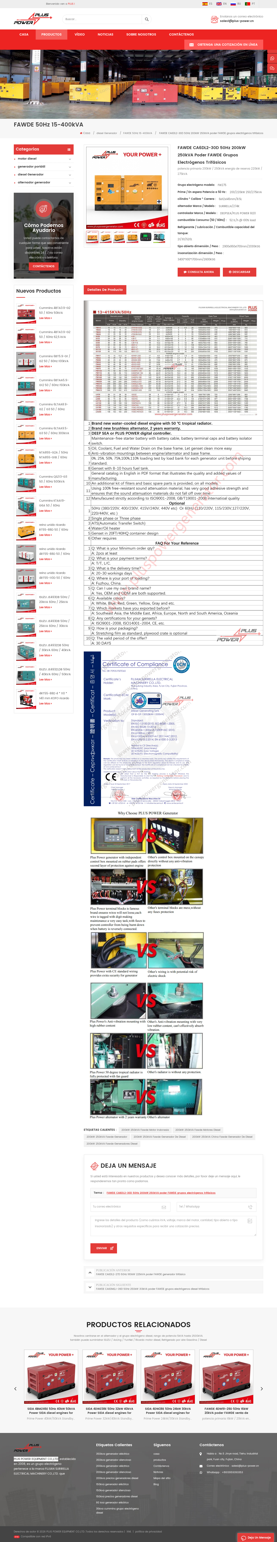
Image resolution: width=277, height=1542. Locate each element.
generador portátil (31, 166)
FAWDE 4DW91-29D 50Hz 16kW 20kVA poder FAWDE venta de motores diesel (181, 1411)
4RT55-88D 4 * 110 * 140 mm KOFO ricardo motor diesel (54, 696)
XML (129, 1532)
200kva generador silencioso (113, 1472)
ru (239, 4)
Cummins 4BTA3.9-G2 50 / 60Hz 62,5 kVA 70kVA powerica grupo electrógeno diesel (55, 335)
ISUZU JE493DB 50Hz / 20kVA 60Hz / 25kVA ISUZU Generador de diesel (54, 600)
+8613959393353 (232, 1472)
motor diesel (27, 158)
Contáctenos (181, 34)
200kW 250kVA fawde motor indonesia (145, 1130)
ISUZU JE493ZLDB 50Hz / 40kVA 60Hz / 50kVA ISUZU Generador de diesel (55, 672)
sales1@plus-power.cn (237, 21)
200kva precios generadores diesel (117, 1478)
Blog (156, 1484)
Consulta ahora (201, 272)
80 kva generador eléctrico (112, 1503)
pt (253, 4)
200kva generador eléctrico (112, 1466)
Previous (15, 1388)
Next (261, 1388)
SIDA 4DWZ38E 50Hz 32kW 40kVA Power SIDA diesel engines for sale (64, 1411)
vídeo (80, 34)
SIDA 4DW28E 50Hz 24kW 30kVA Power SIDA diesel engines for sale (123, 1411)
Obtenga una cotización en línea (228, 44)
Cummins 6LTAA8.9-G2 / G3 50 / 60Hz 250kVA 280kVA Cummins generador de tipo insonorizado (53, 407)
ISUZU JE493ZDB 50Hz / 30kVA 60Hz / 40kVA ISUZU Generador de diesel (55, 648)
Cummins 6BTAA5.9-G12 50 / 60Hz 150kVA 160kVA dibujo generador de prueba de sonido (54, 383)
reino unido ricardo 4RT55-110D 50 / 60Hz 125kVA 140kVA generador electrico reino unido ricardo (54, 575)
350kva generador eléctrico (112, 1454)
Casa (23, 34)
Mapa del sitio (162, 1478)
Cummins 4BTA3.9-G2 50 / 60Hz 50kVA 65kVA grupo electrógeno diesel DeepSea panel (54, 310)
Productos (51, 34)
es (210, 4)
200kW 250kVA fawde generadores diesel (112, 1144)
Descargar (241, 272)
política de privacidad (148, 1532)
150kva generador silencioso (113, 1490)
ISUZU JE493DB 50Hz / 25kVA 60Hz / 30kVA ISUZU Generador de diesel (54, 624)
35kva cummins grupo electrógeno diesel (117, 1511)
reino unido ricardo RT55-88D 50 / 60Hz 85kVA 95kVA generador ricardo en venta (54, 527)
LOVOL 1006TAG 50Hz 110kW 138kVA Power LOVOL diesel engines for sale (240, 1411)
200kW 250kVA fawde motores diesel (197, 1130)
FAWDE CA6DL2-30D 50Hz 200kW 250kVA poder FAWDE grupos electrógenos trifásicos (161, 1193)
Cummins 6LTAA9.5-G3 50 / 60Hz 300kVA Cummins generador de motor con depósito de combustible (55, 431)
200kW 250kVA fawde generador (107, 1137)
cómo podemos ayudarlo (43, 228)
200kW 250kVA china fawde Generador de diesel (222, 1137)
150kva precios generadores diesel (117, 1497)
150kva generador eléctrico (112, 1484)
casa (156, 1454)
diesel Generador (31, 174)
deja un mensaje (259, 1538)
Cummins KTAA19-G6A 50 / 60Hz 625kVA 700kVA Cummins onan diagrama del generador (52, 503)
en (225, 4)
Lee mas (44, 318)
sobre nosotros (141, 34)
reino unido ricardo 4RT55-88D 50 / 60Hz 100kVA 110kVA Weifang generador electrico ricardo (54, 551)
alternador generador (34, 182)
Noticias (105, 34)
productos (160, 1460)
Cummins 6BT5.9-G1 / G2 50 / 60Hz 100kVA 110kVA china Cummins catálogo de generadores (54, 359)
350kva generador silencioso (113, 1460)
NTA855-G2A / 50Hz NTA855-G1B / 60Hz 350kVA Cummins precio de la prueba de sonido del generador (55, 455)
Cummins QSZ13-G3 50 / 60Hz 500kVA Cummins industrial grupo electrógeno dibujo (53, 479)
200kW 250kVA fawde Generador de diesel (160, 1137)
